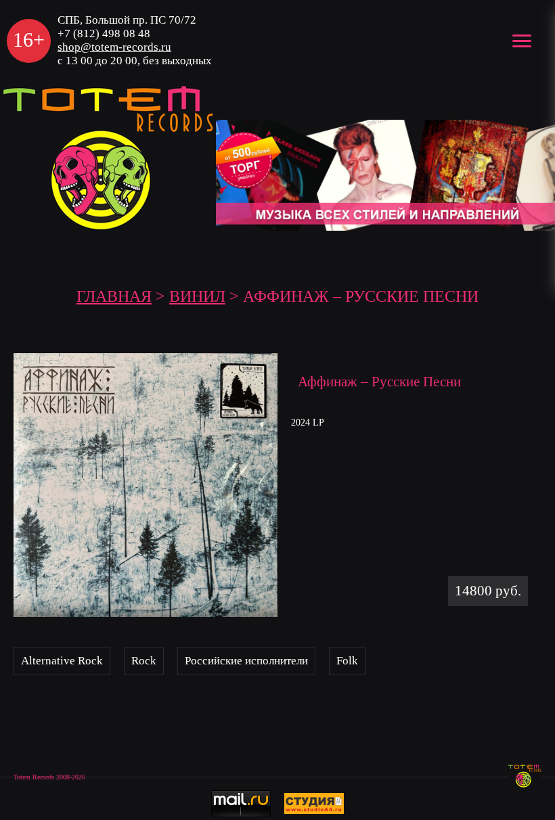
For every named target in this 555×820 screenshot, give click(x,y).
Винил (197, 296)
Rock (143, 660)
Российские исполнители (246, 660)
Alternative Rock (62, 660)
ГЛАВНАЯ (114, 296)
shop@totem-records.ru (114, 47)
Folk (347, 660)
